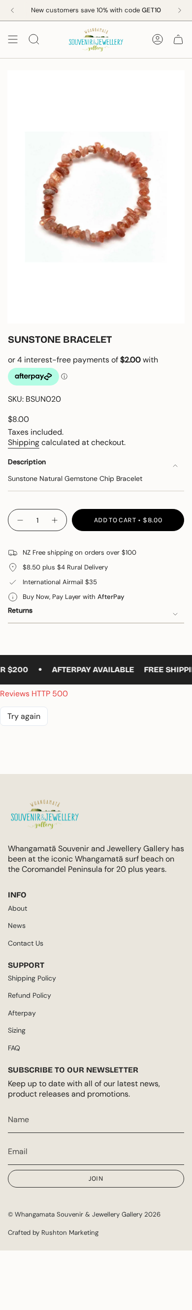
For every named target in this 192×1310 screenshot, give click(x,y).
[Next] (179, 10)
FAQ (14, 1047)
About (17, 908)
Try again (23, 716)
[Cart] (178, 39)
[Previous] (12, 10)
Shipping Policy (32, 978)
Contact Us (25, 943)
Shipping (23, 442)
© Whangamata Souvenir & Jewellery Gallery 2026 (84, 1214)
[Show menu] (13, 39)
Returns (20, 610)
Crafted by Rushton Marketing (53, 1232)
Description (27, 461)
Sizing (17, 1030)
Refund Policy (29, 995)
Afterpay (22, 1013)
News (17, 925)
